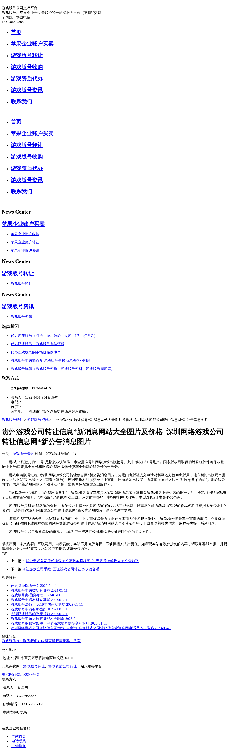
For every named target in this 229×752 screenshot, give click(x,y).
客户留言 (73, 641)
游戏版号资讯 (27, 90)
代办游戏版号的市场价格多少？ (36, 352)
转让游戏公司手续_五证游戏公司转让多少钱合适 (60, 569)
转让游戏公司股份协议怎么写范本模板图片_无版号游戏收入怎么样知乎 (82, 561)
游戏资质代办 (27, 78)
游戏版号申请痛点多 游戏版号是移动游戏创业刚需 (50, 360)
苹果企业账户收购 (25, 234)
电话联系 (18, 741)
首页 (16, 32)
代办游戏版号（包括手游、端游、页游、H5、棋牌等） (54, 336)
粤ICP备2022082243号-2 (20, 674)
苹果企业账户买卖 (32, 44)
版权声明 (59, 641)
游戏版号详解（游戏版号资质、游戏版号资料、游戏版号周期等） (62, 369)
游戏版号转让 (27, 55)
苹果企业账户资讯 (25, 250)
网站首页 (18, 736)
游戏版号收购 (27, 67)
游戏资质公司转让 (62, 666)
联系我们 (21, 101)
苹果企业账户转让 (25, 242)
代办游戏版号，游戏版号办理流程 (37, 344)
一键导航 (18, 746)
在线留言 (45, 641)
